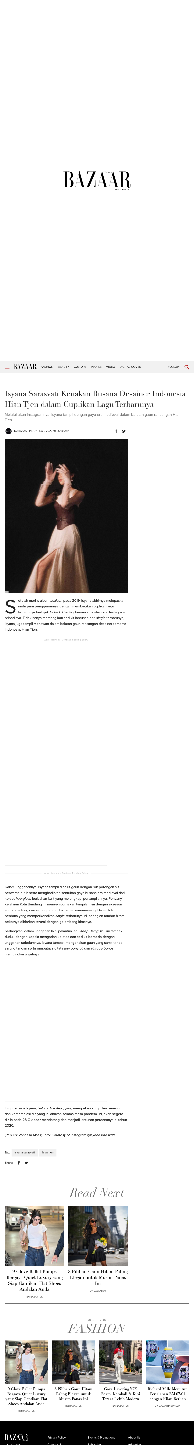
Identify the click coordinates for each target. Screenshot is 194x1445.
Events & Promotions (101, 1437)
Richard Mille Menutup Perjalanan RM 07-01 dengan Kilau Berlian (168, 1394)
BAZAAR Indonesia (30, 431)
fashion (47, 367)
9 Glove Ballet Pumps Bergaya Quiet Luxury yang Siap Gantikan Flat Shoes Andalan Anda (34, 1281)
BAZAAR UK (37, 1296)
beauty (63, 367)
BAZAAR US (123, 1406)
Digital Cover (130, 367)
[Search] (187, 367)
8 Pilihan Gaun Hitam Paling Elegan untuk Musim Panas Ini (98, 1278)
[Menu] (7, 367)
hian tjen (48, 1152)
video (110, 367)
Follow (174, 367)
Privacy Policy (57, 1437)
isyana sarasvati (24, 1152)
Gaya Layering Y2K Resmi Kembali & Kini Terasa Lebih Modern (120, 1394)
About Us (134, 1437)
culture (80, 367)
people (96, 367)
